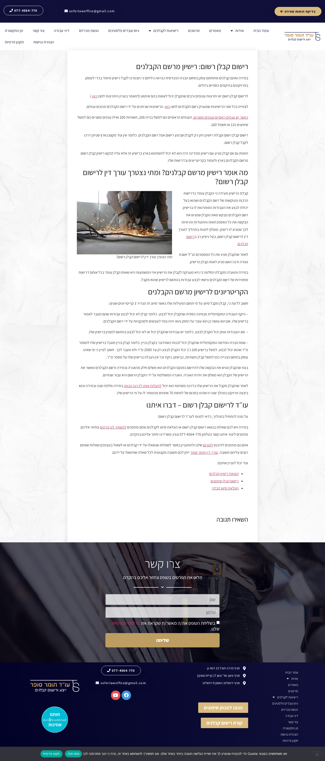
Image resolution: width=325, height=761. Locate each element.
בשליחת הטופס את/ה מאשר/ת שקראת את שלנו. (166, 626)
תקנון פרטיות (14, 42)
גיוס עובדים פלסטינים (123, 30)
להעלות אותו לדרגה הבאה (143, 385)
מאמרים (215, 30)
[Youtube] (115, 695)
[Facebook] (126, 695)
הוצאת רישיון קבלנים (224, 473)
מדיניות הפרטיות (126, 623)
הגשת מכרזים (89, 30)
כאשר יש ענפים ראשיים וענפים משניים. (220, 117)
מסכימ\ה (73, 754)
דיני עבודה (61, 30)
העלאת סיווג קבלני (225, 488)
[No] (317, 753)
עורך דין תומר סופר (204, 452)
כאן (94, 96)
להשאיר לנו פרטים (113, 427)
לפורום (208, 445)
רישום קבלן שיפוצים (225, 481)
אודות (239, 30)
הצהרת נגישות (43, 42)
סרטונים (194, 30)
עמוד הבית (261, 30)
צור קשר (38, 30)
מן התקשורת (14, 30)
